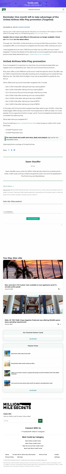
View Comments (33, 218)
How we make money (41, 33)
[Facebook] (9, 150)
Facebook (26, 431)
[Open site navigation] (63, 10)
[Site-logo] (4, 9)
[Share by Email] (14, 150)
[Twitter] (11, 150)
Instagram (41, 431)
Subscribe (7, 414)
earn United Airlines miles (26, 123)
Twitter (33, 431)
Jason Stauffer (24, 27)
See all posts (33, 390)
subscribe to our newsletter (40, 54)
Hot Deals (9, 39)
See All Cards (33, 338)
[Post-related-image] (33, 269)
